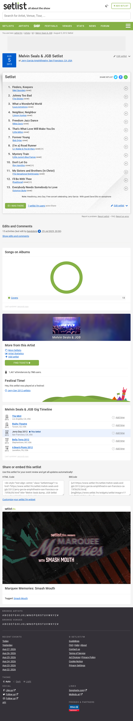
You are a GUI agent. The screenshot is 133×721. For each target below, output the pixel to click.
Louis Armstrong (20, 107)
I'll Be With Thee (22, 179)
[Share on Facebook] (120, 77)
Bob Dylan (17, 140)
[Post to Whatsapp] (125, 77)
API (4, 702)
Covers (14, 298)
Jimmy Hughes (19, 115)
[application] (66, 548)
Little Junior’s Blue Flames (24, 157)
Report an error (122, 216)
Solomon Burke (19, 191)
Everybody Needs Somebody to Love (34, 187)
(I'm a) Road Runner (24, 145)
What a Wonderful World (27, 103)
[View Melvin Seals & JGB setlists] (66, 324)
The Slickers (18, 99)
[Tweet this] (115, 77)
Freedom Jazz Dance (25, 120)
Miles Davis (18, 124)
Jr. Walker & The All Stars (24, 149)
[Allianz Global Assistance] (74, 708)
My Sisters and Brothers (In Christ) (33, 170)
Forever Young (21, 137)
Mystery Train (20, 154)
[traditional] (18, 182)
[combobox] (66, 15)
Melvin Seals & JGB (35, 56)
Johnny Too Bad (22, 95)
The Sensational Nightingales (26, 174)
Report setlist (103, 216)
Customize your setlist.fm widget (18, 499)
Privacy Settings (77, 665)
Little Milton (18, 132)
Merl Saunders (19, 90)
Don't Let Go (19, 162)
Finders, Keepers (22, 87)
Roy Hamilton (19, 165)
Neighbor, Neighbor (24, 112)
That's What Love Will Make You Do (33, 128)
